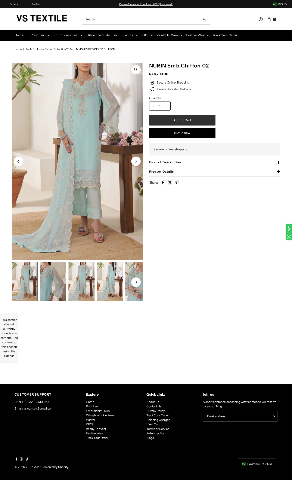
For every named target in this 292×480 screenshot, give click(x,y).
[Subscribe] (272, 416)
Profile (36, 4)
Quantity (155, 98)
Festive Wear (195, 35)
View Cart (153, 424)
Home (19, 35)
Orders (14, 4)
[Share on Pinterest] (177, 182)
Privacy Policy (155, 411)
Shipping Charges (158, 420)
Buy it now (182, 133)
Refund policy (155, 433)
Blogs (150, 438)
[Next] (136, 161)
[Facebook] (16, 459)
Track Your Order (225, 35)
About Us (152, 402)
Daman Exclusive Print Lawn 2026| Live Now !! (146, 4)
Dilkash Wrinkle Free (102, 35)
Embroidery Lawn (67, 35)
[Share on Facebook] (163, 182)
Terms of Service (157, 429)
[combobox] (146, 19)
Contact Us (153, 406)
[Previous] (18, 161)
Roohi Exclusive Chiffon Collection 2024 (48, 49)
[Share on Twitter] (170, 182)
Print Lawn (39, 35)
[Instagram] (21, 459)
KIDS (146, 35)
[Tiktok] (27, 459)
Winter (129, 35)
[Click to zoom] (136, 69)
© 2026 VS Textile (27, 467)
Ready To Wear (168, 35)
